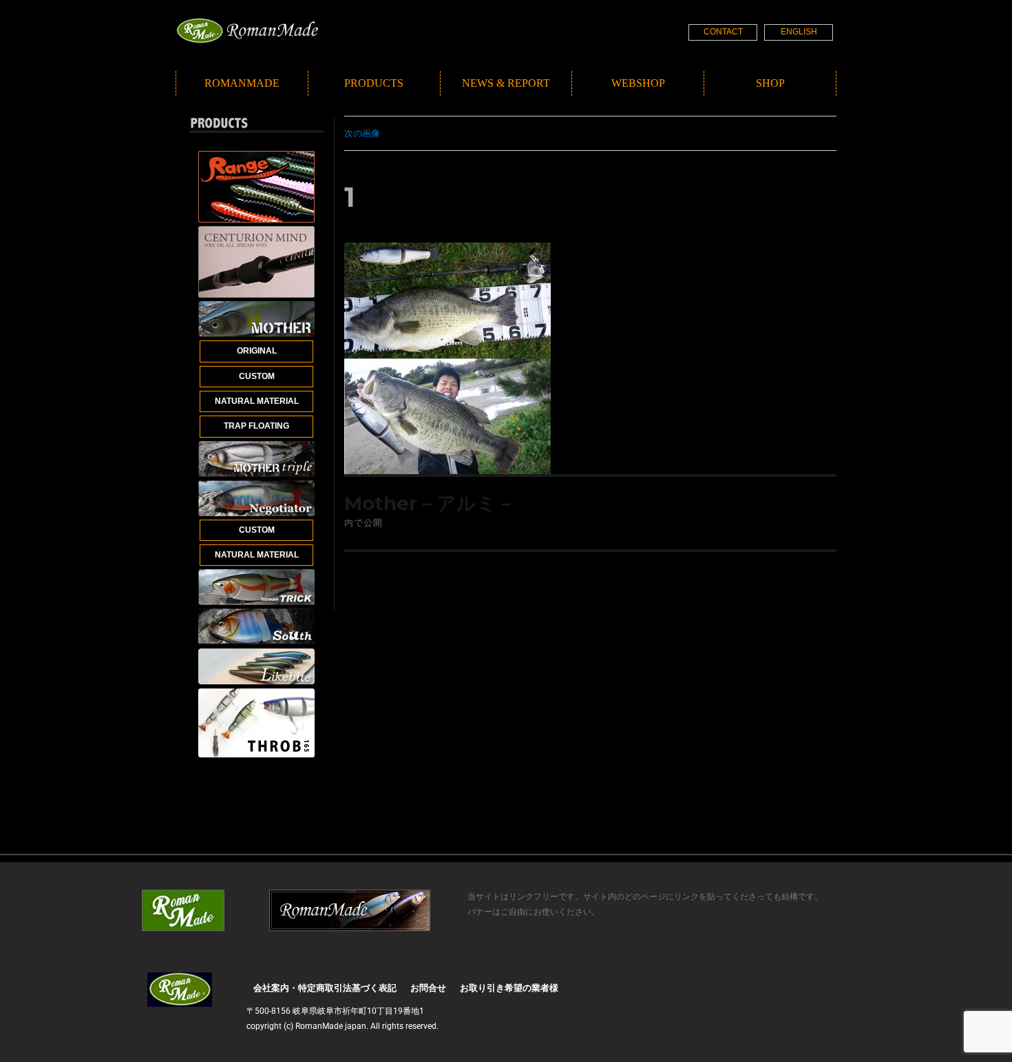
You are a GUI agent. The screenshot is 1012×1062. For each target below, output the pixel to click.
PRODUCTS (373, 83)
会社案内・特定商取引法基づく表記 (325, 988)
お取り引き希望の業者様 (509, 988)
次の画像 (362, 133)
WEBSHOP (638, 83)
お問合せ (428, 988)
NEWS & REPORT (506, 83)
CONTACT (723, 32)
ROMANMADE (242, 83)
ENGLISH (799, 32)
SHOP (770, 83)
